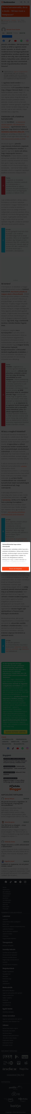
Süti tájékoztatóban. (21, 564)
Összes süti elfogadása (15, 568)
